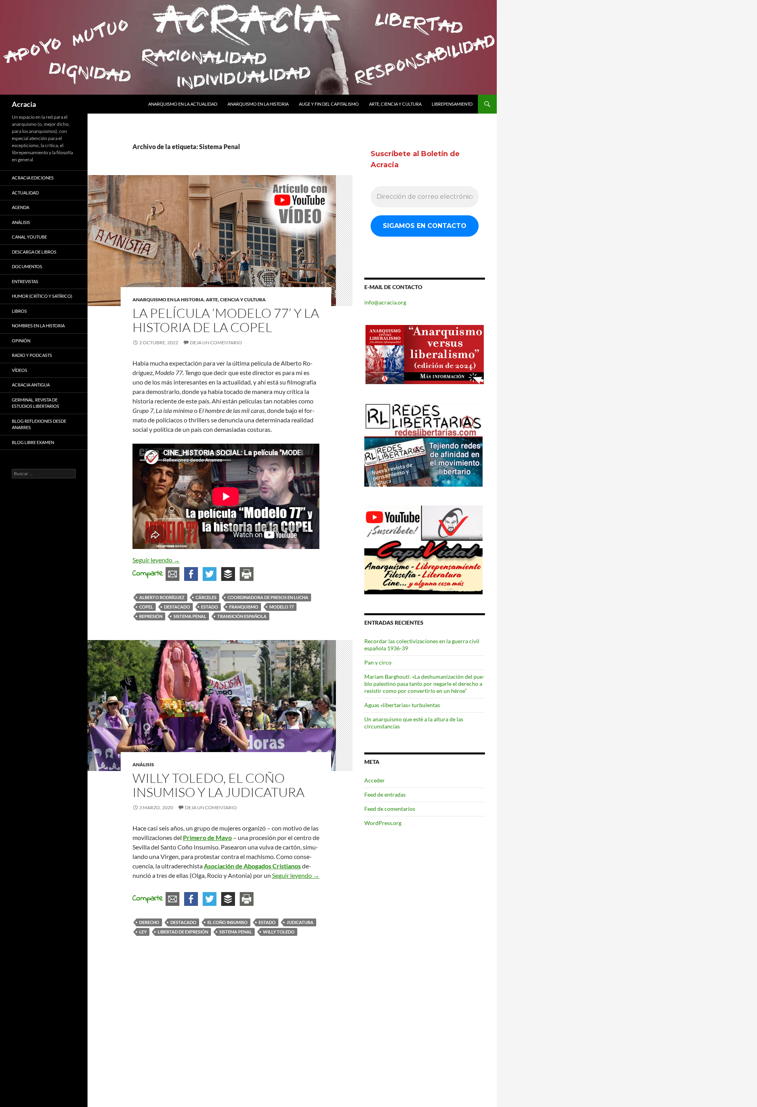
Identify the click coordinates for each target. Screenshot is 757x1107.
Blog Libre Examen (33, 442)
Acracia (24, 104)
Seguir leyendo (156, 560)
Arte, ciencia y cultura (395, 103)
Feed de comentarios (389, 808)
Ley (143, 931)
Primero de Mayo (207, 837)
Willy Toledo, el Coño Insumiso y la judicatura (218, 785)
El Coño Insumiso (227, 922)
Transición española (242, 616)
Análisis (143, 764)
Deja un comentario (216, 342)
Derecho (149, 922)
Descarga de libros (34, 251)
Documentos (27, 266)
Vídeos (19, 370)
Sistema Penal (189, 616)
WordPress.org (382, 823)
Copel (146, 606)
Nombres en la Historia (38, 325)
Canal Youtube (29, 236)
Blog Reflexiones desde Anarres (39, 424)
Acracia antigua (31, 384)
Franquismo (243, 606)
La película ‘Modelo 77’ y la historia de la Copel (225, 320)
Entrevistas (25, 281)
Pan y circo (378, 662)
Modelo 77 (281, 606)
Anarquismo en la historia (258, 103)
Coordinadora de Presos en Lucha (267, 597)
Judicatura (300, 922)
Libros (19, 311)
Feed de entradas (385, 794)
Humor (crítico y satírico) (42, 296)
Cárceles (206, 597)
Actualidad (25, 192)
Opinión (21, 340)
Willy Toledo (279, 931)
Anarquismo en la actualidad (182, 103)
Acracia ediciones (33, 177)
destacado (177, 606)
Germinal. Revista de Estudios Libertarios (35, 403)
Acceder (374, 780)
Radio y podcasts (32, 355)
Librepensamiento (452, 103)
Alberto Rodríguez (162, 597)
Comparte (147, 573)
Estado (209, 606)
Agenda (20, 207)
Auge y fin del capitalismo (329, 103)
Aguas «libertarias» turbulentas (402, 705)
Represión (150, 616)
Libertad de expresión (183, 931)
